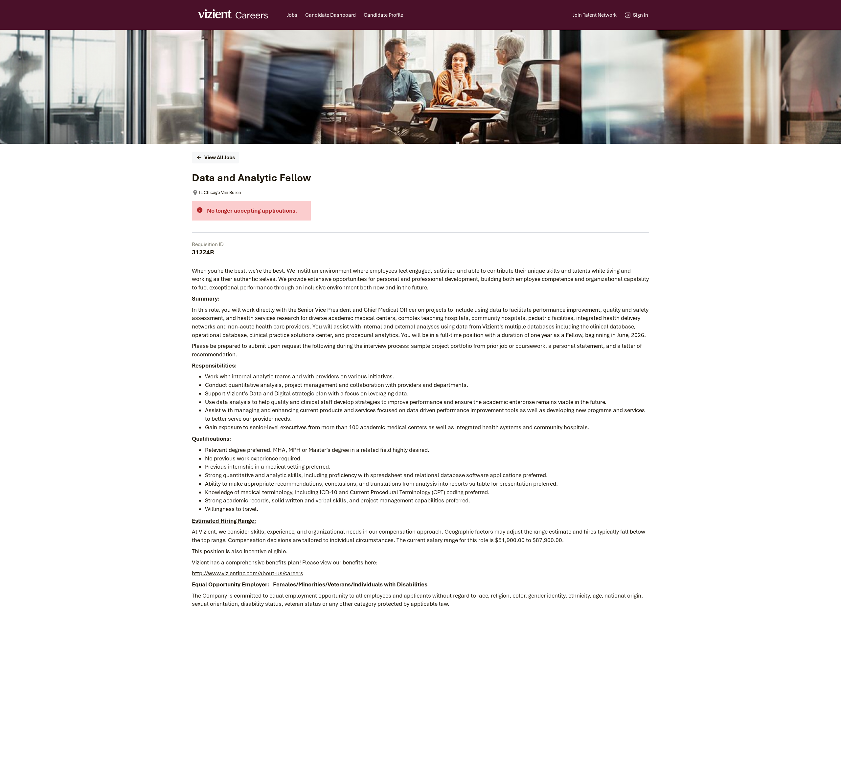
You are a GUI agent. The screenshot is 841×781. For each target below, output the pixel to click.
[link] (233, 15)
